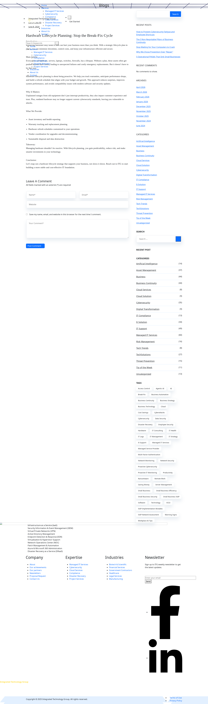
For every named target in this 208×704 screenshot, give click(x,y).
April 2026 (140, 87)
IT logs (141, 436)
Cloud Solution (143, 165)
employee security (165, 424)
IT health (172, 430)
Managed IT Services (145, 194)
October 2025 (142, 116)
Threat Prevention (144, 213)
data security (160, 418)
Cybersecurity (142, 170)
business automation (160, 394)
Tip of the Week (143, 218)
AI (171, 388)
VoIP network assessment (148, 515)
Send (148, 581)
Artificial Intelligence (145, 141)
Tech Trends (141, 203)
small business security (147, 496)
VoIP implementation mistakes (150, 509)
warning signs (171, 515)
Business (140, 151)
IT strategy (173, 436)
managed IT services (160, 442)
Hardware (142, 430)
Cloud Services (143, 160)
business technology (146, 406)
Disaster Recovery (145, 424)
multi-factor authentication (149, 454)
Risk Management (144, 199)
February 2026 (142, 97)
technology (155, 503)
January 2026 (142, 101)
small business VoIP (171, 496)
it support (142, 442)
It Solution (141, 184)
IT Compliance (142, 179)
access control (144, 388)
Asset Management (145, 146)
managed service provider (148, 448)
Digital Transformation (146, 175)
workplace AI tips (145, 521)
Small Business (144, 490)
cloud (163, 406)
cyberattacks (159, 412)
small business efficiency (166, 490)
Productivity (167, 472)
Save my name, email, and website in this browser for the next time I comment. (65, 214)
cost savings (143, 412)
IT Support (141, 189)
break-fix (141, 394)
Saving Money (143, 484)
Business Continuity (145, 155)
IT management (156, 436)
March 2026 (141, 92)
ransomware (143, 478)
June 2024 (140, 125)
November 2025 (143, 111)
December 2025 (143, 106)
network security (167, 460)
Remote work (160, 478)
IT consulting (157, 430)
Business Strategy (167, 400)
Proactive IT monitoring (147, 472)
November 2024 (143, 121)
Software (141, 503)
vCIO (168, 503)
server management (163, 484)
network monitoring (146, 460)
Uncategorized (143, 223)
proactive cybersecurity (147, 466)
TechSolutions (142, 208)
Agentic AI (160, 388)
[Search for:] (159, 239)
